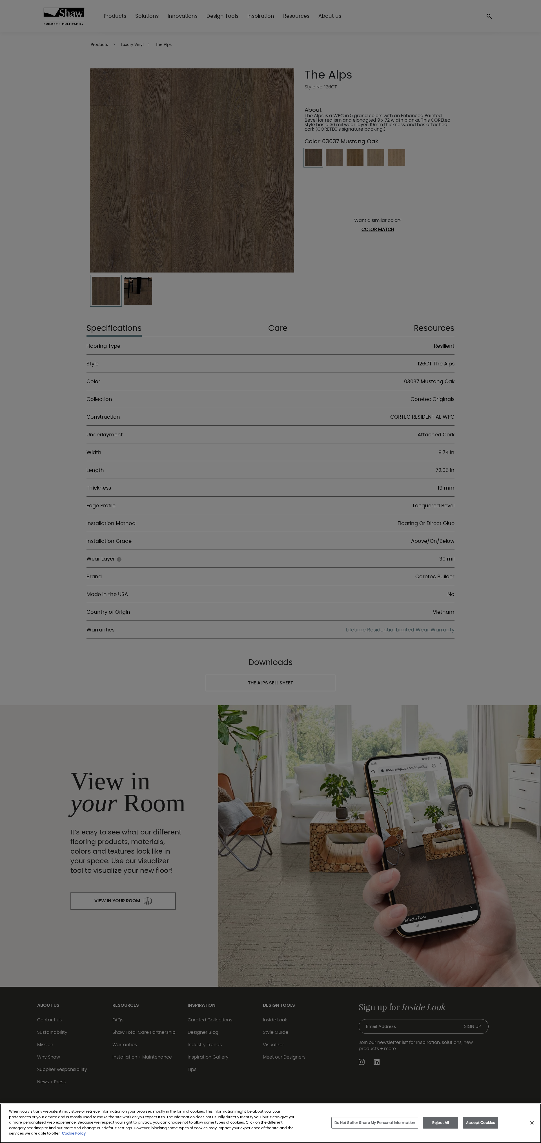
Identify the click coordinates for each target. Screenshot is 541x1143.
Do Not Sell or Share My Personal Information (374, 1122)
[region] (270, 1123)
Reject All (440, 1122)
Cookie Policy (74, 1133)
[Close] (532, 1123)
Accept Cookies (480, 1122)
